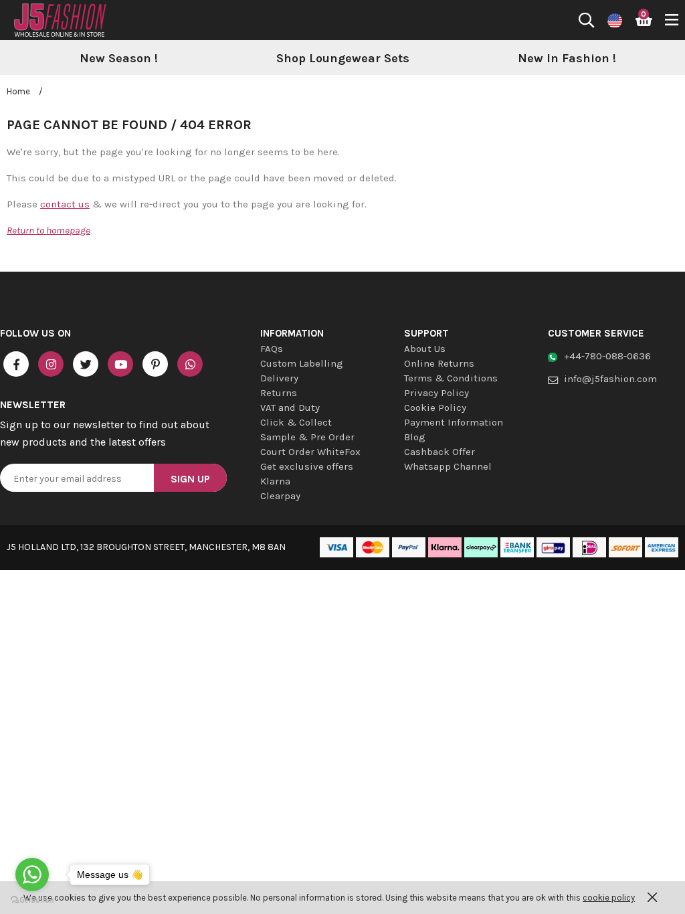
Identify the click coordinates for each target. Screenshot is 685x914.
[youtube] (120, 364)
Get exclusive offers (306, 466)
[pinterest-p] (155, 364)
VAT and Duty (290, 407)
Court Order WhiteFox (310, 452)
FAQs (271, 349)
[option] (119, 59)
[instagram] (51, 364)
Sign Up (190, 478)
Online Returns (439, 363)
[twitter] (85, 364)
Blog (414, 437)
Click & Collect (296, 422)
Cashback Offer (439, 452)
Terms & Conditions (451, 378)
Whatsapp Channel (448, 466)
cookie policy (609, 898)
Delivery (279, 378)
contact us (65, 204)
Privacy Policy (436, 393)
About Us (425, 349)
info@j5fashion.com (610, 379)
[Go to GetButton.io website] (32, 900)
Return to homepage (48, 230)
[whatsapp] (190, 364)
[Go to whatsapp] (32, 874)
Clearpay (280, 496)
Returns (278, 393)
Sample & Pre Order (307, 437)
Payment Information (453, 422)
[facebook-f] (16, 364)
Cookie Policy (435, 407)
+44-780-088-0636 (607, 356)
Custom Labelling (301, 363)
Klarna (275, 481)
